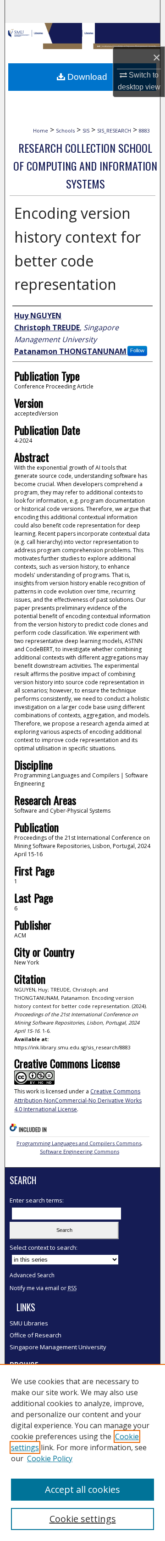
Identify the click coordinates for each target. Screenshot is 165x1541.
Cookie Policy (49, 1458)
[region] (82, 1452)
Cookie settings (83, 1519)
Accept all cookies (82, 1489)
